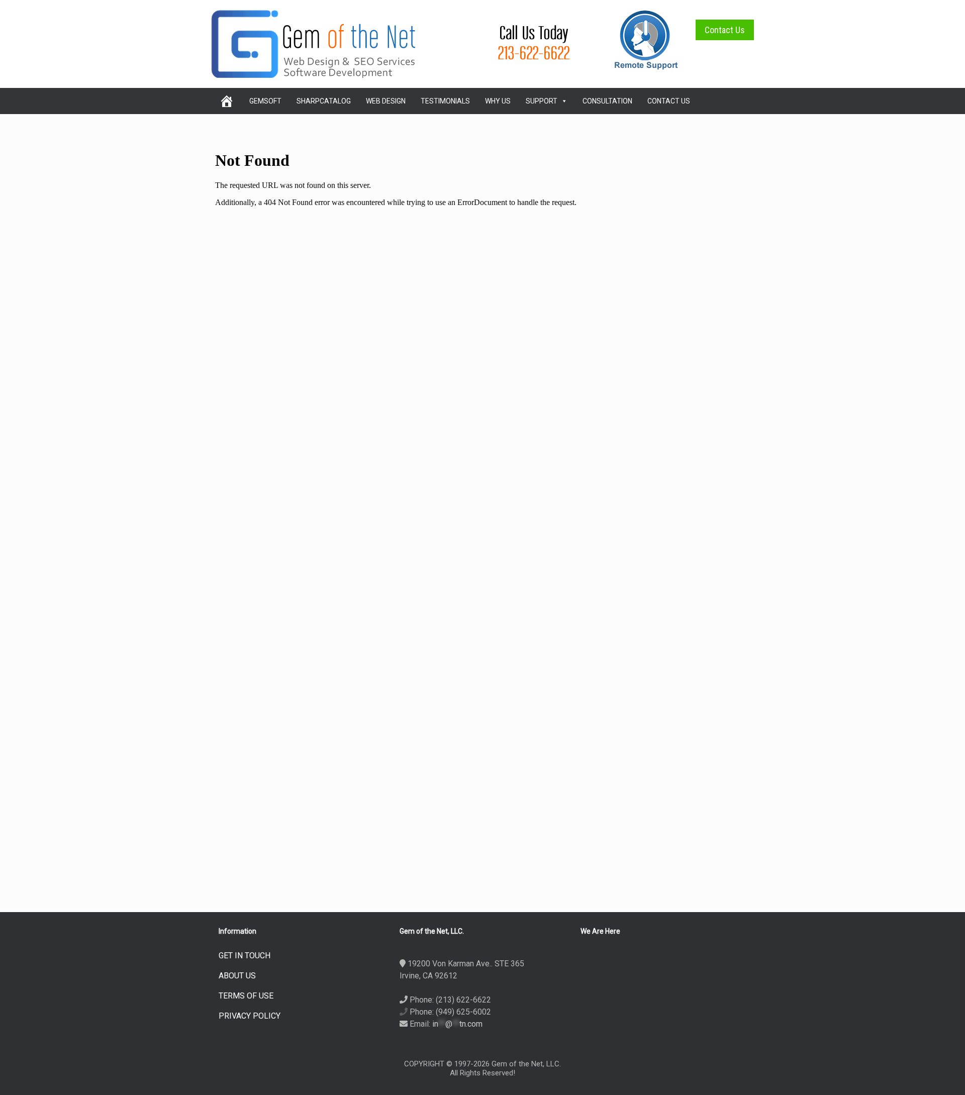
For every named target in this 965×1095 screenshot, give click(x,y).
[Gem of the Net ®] (313, 44)
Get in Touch (244, 955)
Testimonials (445, 101)
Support (541, 101)
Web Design (386, 101)
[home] (226, 101)
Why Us (498, 101)
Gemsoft (265, 101)
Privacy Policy (249, 1016)
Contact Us (725, 30)
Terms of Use (246, 996)
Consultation (607, 101)
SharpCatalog (324, 101)
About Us (237, 975)
